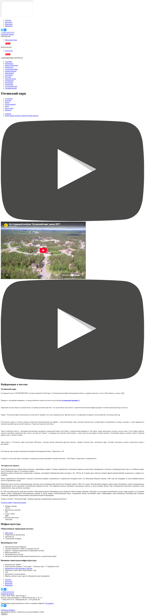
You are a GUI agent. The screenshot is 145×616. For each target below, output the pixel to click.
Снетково (8, 61)
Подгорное (9, 82)
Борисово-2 (9, 63)
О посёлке (9, 99)
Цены (7, 102)
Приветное (9, 67)
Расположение (10, 104)
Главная (8, 114)
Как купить (9, 108)
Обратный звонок (7, 34)
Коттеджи (8, 22)
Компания (8, 26)
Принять (4, 614)
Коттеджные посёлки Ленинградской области (21, 116)
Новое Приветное (11, 65)
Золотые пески (10, 79)
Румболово (9, 84)
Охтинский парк (11, 86)
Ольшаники (9, 81)
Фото (7, 106)
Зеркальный (9, 73)
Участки (8, 20)
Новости (8, 110)
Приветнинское (10, 71)
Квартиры (8, 24)
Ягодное (8, 77)
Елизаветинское (11, 88)
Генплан (8, 100)
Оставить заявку (7, 502)
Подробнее (49, 603)
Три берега (9, 75)
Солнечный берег (11, 69)
